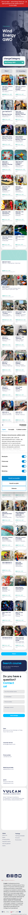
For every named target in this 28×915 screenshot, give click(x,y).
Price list (17, 837)
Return (14, 653)
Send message (14, 715)
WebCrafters (23, 914)
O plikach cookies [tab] (21, 429)
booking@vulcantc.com (9, 744)
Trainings (17, 833)
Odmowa (14, 488)
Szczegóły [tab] (11, 429)
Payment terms (6, 841)
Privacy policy (6, 839)
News (3, 837)
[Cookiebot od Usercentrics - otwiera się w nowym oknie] (19, 425)
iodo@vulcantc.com (8, 783)
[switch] (24, 461)
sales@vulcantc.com (8, 769)
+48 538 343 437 (7, 756)
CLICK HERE (13, 5)
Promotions (18, 839)
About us (4, 835)
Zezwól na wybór (14, 483)
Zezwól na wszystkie (14, 478)
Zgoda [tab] (4, 429)
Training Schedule (19, 835)
